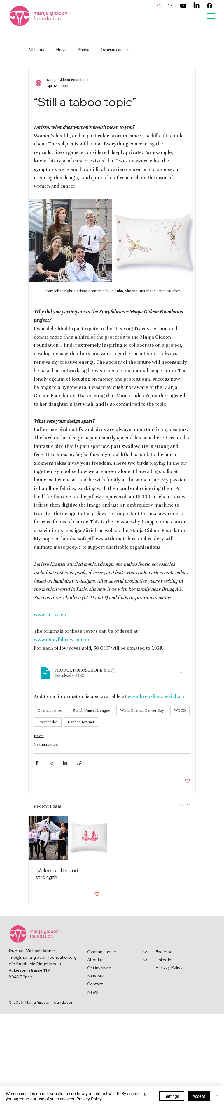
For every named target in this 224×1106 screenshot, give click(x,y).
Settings (171, 1096)
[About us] (145, 960)
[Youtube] (183, 5)
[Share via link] (79, 763)
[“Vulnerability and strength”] (68, 838)
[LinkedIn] (196, 5)
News (61, 49)
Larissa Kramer (81, 722)
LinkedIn (163, 959)
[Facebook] (209, 5)
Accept (198, 1096)
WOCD (180, 710)
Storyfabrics (48, 722)
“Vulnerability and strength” (57, 873)
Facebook (165, 951)
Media (83, 49)
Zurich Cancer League (91, 710)
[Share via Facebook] (36, 763)
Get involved (99, 967)
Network (95, 976)
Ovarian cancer (115, 49)
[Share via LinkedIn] (65, 763)
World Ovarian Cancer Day (142, 710)
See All (184, 805)
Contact (95, 984)
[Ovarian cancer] (145, 952)
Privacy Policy (169, 967)
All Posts (36, 49)
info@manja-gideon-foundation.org (43, 957)
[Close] (217, 1096)
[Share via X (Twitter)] (51, 763)
